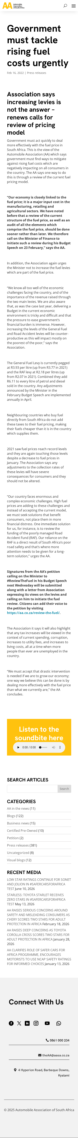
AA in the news (18, 808)
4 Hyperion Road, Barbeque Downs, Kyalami (43, 1072)
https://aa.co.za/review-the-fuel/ (33, 613)
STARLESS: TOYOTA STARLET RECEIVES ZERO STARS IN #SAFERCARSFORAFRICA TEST (36, 899)
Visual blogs (16, 860)
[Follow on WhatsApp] (59, 1023)
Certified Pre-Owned (22, 830)
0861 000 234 (59, 1040)
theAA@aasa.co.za (55, 1055)
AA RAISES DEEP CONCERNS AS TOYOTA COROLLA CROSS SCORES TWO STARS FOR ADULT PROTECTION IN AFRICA (38, 934)
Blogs (11, 816)
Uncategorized (18, 853)
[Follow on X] (19, 1023)
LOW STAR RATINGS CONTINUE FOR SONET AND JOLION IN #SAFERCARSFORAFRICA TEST (39, 884)
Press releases (36, 73)
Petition (13, 838)
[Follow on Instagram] (36, 1023)
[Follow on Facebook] (11, 1023)
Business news (18, 823)
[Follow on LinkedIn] (27, 1023)
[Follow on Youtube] (47, 1023)
